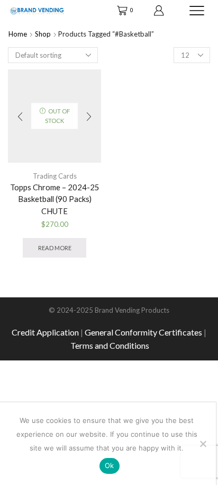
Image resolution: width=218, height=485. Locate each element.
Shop (43, 34)
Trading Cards (55, 176)
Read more (54, 247)
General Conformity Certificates (143, 332)
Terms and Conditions (109, 345)
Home (17, 34)
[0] (118, 10)
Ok (109, 465)
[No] (202, 443)
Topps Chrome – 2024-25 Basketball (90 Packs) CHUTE (54, 198)
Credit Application (45, 332)
